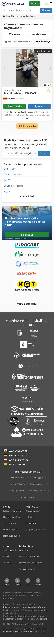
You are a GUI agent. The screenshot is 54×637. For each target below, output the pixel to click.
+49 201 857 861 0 (18, 455)
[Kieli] (46, 3)
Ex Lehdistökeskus (13, 185)
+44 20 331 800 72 (18, 451)
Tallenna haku (28, 126)
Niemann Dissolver (19, 477)
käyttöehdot (28, 631)
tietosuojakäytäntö (11, 631)
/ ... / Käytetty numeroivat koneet (21, 16)
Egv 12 (7, 180)
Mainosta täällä (28, 303)
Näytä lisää (28, 196)
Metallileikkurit (27, 497)
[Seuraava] (50, 68)
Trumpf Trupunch (16, 490)
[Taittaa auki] (27, 118)
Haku (47, 10)
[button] (51, 3)
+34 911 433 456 (17, 464)
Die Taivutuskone (13, 174)
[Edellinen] (4, 68)
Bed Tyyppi (9, 168)
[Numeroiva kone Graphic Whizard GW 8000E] (27, 68)
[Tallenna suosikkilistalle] (49, 91)
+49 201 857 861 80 (19, 460)
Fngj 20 (7, 191)
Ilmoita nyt (27, 234)
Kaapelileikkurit (37, 484)
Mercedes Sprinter (37, 490)
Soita (40, 106)
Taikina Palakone (17, 484)
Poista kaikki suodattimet (19, 41)
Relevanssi (40, 34)
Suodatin (16, 34)
